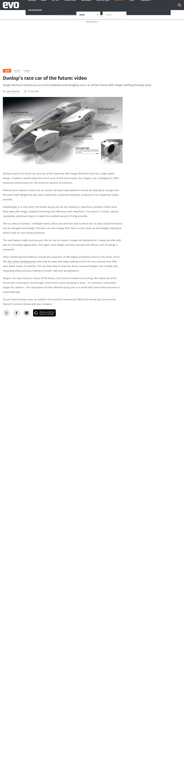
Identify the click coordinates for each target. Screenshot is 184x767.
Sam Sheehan (13, 91)
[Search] (179, 5)
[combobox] (78, 15)
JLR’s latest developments (22, 261)
